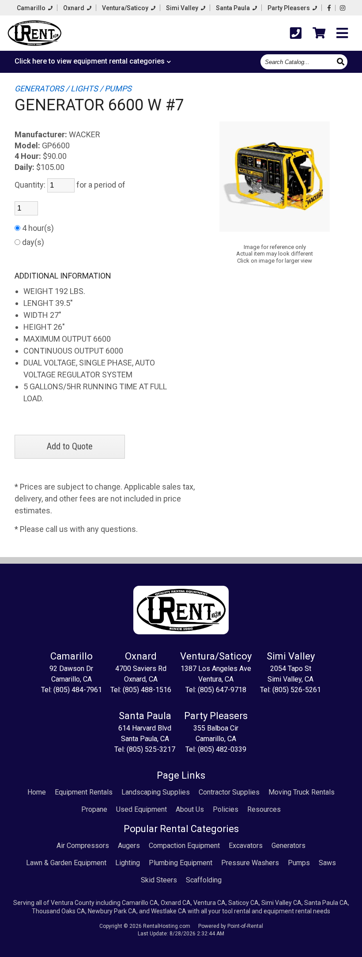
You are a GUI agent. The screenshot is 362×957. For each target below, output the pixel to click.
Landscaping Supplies (155, 792)
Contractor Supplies (229, 792)
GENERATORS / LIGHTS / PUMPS (73, 88)
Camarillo (32, 7)
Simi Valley (183, 7)
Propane (94, 809)
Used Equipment (141, 809)
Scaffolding (204, 880)
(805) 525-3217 (151, 749)
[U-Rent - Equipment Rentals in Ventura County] (34, 34)
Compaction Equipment (184, 845)
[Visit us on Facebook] (329, 7)
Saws (327, 863)
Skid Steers (159, 880)
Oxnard (74, 7)
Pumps (299, 863)
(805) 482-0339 (222, 749)
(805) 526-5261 (296, 690)
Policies (225, 809)
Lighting (127, 863)
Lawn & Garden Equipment (66, 863)
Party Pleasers (289, 7)
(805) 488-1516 (147, 690)
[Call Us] (296, 33)
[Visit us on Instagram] (342, 7)
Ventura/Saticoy (126, 7)
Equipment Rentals (84, 792)
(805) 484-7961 (77, 690)
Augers (129, 845)
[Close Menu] (342, 33)
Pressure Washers (250, 863)
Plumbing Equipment (180, 863)
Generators (288, 845)
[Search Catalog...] (341, 61)
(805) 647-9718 (222, 690)
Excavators (246, 845)
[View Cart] (319, 33)
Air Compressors (83, 845)
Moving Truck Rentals (301, 792)
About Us (190, 809)
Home (36, 792)
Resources (264, 809)
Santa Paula (233, 7)
